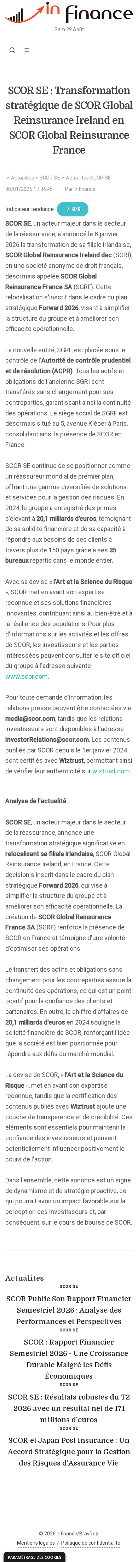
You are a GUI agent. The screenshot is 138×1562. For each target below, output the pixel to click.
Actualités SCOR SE (88, 178)
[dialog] (34, 1557)
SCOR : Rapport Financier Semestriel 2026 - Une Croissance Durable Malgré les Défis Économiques (69, 1359)
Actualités (22, 178)
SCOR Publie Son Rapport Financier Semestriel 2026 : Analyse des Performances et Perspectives (69, 1310)
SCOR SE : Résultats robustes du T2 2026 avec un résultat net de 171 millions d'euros (69, 1408)
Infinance (85, 189)
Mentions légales (36, 1543)
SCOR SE (50, 178)
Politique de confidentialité (90, 1543)
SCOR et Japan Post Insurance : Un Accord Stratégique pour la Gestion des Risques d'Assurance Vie (69, 1451)
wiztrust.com (111, 771)
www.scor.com (26, 676)
